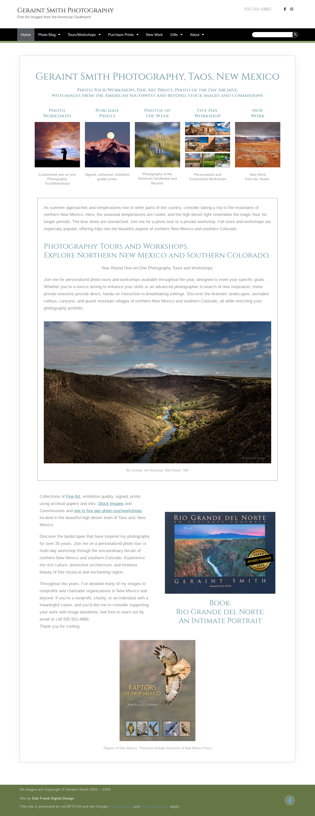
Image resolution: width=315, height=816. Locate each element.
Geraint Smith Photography (65, 10)
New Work (154, 35)
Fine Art (73, 496)
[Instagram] (291, 9)
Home (26, 35)
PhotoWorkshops (57, 113)
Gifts (174, 35)
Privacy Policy (120, 806)
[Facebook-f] (284, 9)
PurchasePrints (107, 113)
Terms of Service (155, 806)
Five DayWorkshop (207, 113)
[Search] (295, 34)
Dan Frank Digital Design (53, 798)
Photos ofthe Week (157, 113)
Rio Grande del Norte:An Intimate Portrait (220, 616)
